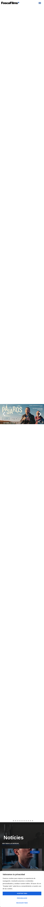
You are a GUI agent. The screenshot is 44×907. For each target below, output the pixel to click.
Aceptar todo (22, 893)
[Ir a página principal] (10, 3)
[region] (22, 889)
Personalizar (22, 898)
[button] (40, 3)
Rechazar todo (22, 903)
